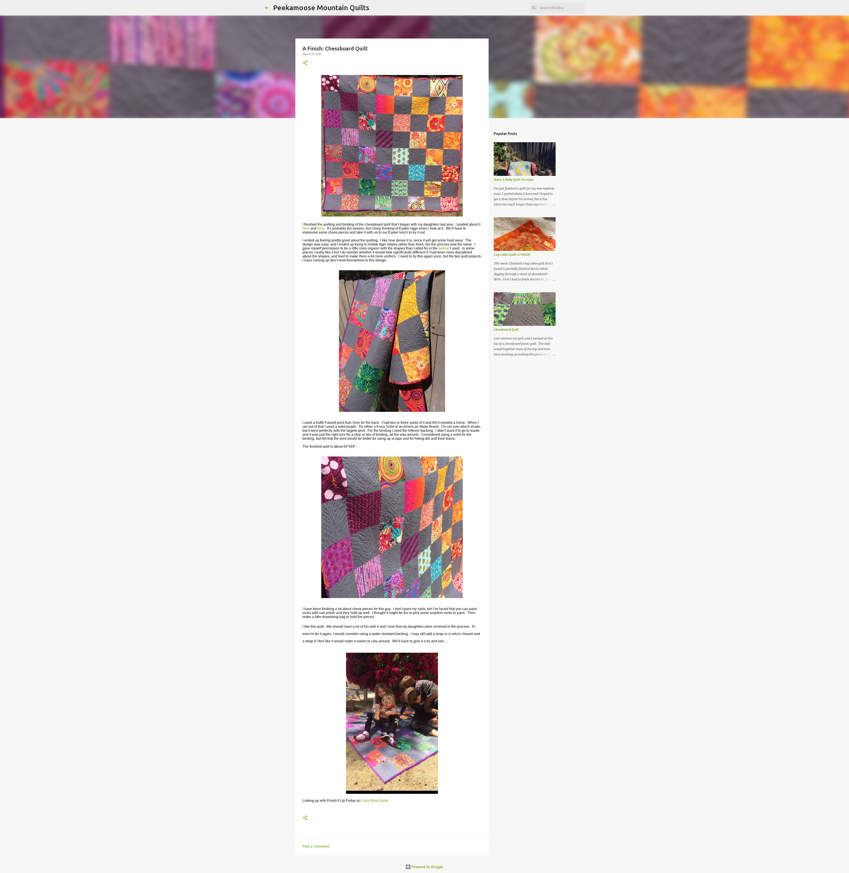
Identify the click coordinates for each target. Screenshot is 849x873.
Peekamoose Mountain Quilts (321, 8)
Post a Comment (315, 846)
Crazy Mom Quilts (374, 800)
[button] (305, 63)
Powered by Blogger (427, 867)
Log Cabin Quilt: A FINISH (512, 254)
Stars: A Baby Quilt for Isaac (514, 179)
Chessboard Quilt (506, 329)
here (306, 228)
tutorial (443, 248)
